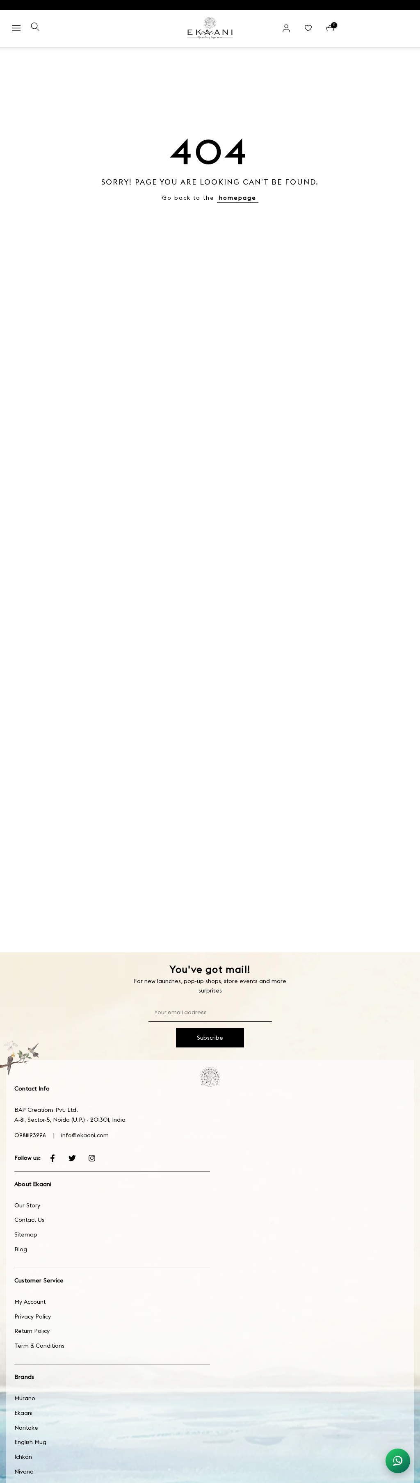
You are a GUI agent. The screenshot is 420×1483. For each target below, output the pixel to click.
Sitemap (25, 1234)
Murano (24, 1398)
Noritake (26, 1427)
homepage (237, 197)
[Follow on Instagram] (92, 1158)
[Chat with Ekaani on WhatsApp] (398, 1461)
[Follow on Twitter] (72, 1158)
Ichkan (23, 1456)
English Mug (30, 1442)
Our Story (27, 1205)
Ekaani (23, 1413)
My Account (30, 1301)
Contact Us (29, 1219)
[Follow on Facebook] (52, 1158)
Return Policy (32, 1331)
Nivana (24, 1471)
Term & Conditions (39, 1345)
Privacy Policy (32, 1316)
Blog (20, 1249)
